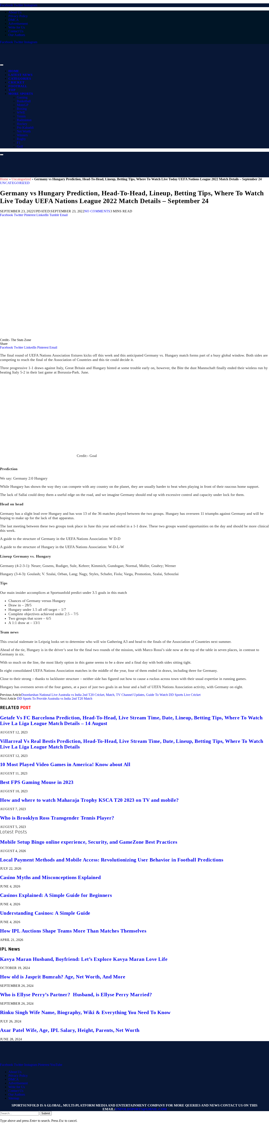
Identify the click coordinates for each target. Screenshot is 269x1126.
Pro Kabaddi (25, 127)
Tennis (21, 116)
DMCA (13, 20)
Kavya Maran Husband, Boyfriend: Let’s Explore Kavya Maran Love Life (83, 959)
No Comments (97, 211)
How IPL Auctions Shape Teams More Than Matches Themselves (73, 931)
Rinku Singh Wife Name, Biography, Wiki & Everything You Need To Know (85, 1012)
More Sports (20, 93)
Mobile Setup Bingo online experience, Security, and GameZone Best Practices (88, 842)
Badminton (24, 120)
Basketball (24, 101)
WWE (21, 112)
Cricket (16, 82)
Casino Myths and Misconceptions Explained (50, 877)
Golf (20, 146)
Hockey (22, 124)
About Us (14, 12)
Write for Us (16, 27)
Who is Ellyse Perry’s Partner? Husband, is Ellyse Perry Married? (76, 994)
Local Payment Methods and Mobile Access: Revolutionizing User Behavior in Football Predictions (111, 860)
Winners (22, 135)
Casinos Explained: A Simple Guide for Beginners (56, 895)
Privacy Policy (18, 16)
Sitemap (13, 1098)
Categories (19, 78)
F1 (18, 142)
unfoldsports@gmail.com (141, 1109)
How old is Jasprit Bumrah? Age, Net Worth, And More (62, 976)
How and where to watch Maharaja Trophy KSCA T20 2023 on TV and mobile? (89, 800)
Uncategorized (21, 179)
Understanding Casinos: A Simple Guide (45, 913)
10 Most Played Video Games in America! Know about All (65, 764)
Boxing (22, 108)
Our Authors (16, 35)
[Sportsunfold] (109, 64)
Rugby (21, 139)
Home (13, 71)
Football (17, 86)
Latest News (20, 75)
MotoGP (22, 105)
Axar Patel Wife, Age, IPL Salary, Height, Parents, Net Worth (70, 1030)
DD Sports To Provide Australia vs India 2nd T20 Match (54, 698)
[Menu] (1, 65)
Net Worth (24, 131)
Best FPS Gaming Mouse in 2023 (37, 782)
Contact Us (15, 31)
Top (11, 90)
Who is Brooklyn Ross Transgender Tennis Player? (57, 818)
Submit (45, 1113)
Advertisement (18, 23)
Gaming (22, 97)
